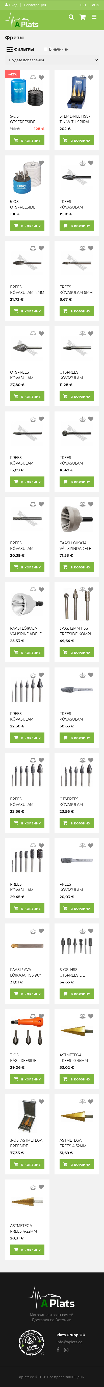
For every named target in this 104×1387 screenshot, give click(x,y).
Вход (13, 5)
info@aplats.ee (69, 1342)
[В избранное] (41, 77)
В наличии (59, 49)
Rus (95, 5)
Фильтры (24, 49)
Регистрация (35, 5)
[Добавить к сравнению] (33, 77)
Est (83, 5)
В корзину (30, 140)
